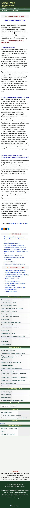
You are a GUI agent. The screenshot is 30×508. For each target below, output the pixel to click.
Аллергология (5, 342)
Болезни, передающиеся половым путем (13, 336)
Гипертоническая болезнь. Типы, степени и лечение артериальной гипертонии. (14, 257)
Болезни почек (5, 319)
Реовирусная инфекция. (12, 278)
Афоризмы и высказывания (9, 428)
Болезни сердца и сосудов (9, 303)
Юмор (2, 431)
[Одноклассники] (4, 229)
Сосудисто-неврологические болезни (12, 308)
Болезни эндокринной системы (18, 223)
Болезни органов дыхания (9, 305)
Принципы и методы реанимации (11, 362)
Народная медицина (7, 392)
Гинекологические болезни (9, 325)
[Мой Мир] (8, 229)
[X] (6, 229)
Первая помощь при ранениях (10, 371)
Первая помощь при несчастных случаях (13, 380)
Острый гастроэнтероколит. (12, 243)
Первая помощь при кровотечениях (11, 368)
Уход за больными (6, 386)
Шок (2, 360)
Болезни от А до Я (15, 8)
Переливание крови (7, 365)
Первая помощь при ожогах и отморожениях (14, 377)
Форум (25, 8)
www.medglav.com (18, 498)
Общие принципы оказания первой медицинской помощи (11, 356)
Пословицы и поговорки (8, 434)
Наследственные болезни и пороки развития (14, 339)
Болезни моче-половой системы (10, 316)
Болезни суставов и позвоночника (11, 322)
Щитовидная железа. (11, 291)
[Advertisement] (15, 453)
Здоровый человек (6, 412)
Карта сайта (14, 11)
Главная (4, 8)
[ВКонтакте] (2, 229)
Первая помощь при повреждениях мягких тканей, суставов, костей (13, 374)
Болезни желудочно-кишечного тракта (12, 300)
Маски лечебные (6, 397)
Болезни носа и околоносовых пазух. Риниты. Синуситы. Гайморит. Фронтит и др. (16, 251)
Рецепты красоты (6, 394)
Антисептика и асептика (8, 350)
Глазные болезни (6, 344)
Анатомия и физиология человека (11, 415)
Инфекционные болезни (8, 333)
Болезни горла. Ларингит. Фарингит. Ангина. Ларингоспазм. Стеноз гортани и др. (16, 239)
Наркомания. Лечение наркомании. (14, 264)
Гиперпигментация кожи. (12, 281)
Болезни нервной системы (9, 311)
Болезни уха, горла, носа (8, 314)
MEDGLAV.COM (9, 3)
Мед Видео (5, 11)
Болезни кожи (5, 330)
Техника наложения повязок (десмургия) (13, 353)
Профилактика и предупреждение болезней (14, 418)
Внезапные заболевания (8, 383)
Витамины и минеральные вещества (12, 400)
